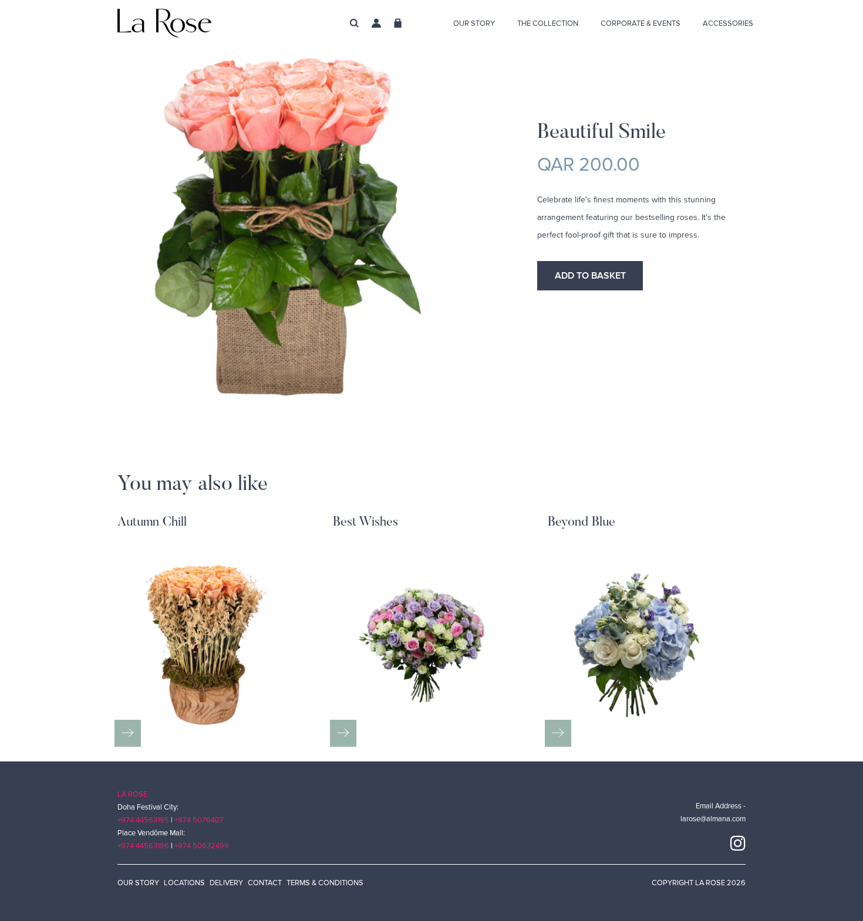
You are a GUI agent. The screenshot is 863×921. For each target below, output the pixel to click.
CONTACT (265, 883)
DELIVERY (226, 883)
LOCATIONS (184, 883)
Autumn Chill (152, 522)
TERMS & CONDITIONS (324, 883)
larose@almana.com (713, 819)
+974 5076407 (199, 820)
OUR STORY (138, 883)
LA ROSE (132, 794)
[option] (310, 290)
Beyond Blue (581, 522)
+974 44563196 (143, 846)
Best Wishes (365, 522)
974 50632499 (203, 846)
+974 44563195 (143, 820)
